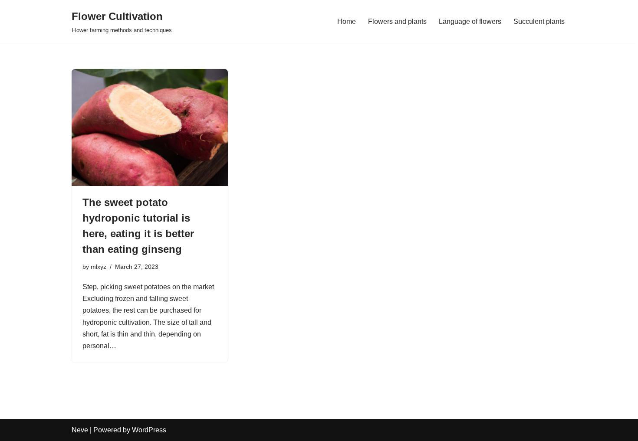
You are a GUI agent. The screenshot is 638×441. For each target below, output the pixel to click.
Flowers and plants (397, 21)
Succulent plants (539, 21)
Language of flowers (470, 21)
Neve (80, 430)
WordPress (149, 430)
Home (346, 21)
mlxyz (98, 266)
